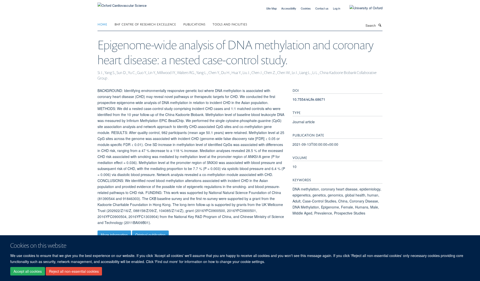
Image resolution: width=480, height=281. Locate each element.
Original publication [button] (150, 234)
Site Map (271, 8)
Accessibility (288, 8)
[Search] (379, 25)
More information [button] (114, 234)
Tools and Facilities (229, 24)
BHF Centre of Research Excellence (145, 24)
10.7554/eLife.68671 (308, 99)
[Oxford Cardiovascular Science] (122, 3)
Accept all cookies (28, 271)
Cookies (306, 8)
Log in (336, 8)
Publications (194, 24)
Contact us (321, 8)
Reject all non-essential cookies (74, 271)
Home (102, 24)
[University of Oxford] (362, 8)
